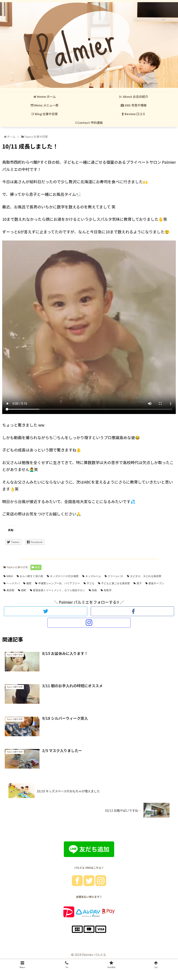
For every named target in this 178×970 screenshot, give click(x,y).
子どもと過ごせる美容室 (115, 583)
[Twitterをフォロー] (45, 611)
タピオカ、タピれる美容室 (145, 576)
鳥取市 (108, 590)
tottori (10, 576)
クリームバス (115, 576)
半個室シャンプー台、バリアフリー (59, 583)
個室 (28, 583)
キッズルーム (93, 576)
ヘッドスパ (13, 583)
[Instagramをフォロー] (89, 623)
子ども (90, 583)
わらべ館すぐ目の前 (31, 576)
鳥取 (94, 590)
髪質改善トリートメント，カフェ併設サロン (59, 590)
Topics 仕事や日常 (17, 567)
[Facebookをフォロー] (132, 611)
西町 (23, 590)
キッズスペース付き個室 (64, 576)
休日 (37, 567)
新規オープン (156, 583)
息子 (139, 583)
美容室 (10, 590)
